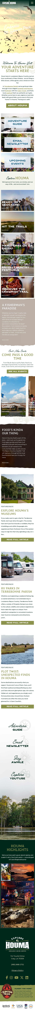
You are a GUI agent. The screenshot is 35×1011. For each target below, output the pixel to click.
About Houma (17, 106)
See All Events (17, 371)
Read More (5, 340)
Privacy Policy (17, 970)
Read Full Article (17, 539)
